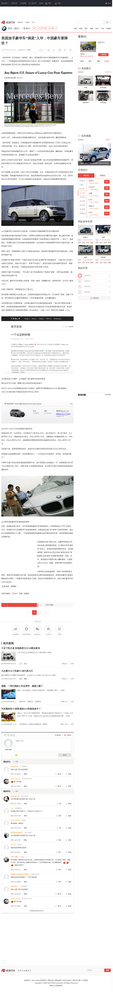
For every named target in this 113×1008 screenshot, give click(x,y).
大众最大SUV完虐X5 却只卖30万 (17, 671)
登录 (6, 749)
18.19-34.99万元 (105, 260)
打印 (59, 50)
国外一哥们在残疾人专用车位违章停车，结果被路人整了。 (38, 690)
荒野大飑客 (14, 857)
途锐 (85, 257)
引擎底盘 (103, 102)
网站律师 (58, 980)
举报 (25, 774)
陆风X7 (91, 181)
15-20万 (82, 197)
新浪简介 (27, 980)
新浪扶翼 (82, 395)
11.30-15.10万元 (93, 208)
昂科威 (103, 257)
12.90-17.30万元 (93, 202)
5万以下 (82, 181)
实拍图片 (86, 68)
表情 (17, 755)
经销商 (108, 28)
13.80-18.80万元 (93, 189)
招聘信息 (51, 980)
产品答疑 (85, 980)
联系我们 (43, 980)
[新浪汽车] (8, 22)
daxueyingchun (15, 778)
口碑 (102, 28)
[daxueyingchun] (6, 784)
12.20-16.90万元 (93, 215)
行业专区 (108, 394)
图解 (25, 679)
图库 (79, 242)
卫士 (21, 664)
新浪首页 (5, 3)
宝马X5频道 (46, 605)
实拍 (25, 664)
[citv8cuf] (6, 850)
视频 (91, 28)
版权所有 (59, 985)
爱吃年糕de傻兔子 (17, 832)
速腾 (90, 193)
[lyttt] (6, 813)
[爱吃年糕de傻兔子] (6, 837)
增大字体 (65, 50)
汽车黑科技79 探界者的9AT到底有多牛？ (21, 709)
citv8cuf (13, 845)
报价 (75, 28)
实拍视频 (86, 135)
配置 (80, 28)
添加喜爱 (54, 50)
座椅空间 (86, 102)
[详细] (49, 652)
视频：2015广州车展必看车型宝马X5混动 (94, 163)
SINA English (67, 980)
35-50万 (82, 209)
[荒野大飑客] (6, 862)
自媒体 (27, 22)
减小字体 (71, 50)
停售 (52, 28)
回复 (69, 774)
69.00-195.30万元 (86, 56)
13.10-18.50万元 (93, 196)
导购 (21, 593)
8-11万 (82, 189)
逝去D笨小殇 (15, 796)
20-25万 (82, 201)
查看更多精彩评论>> (37, 911)
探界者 (45, 724)
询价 (106, 182)
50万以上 (83, 213)
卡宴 (103, 237)
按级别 (102, 175)
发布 (64, 755)
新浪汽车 (14, 3)
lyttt (12, 808)
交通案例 (38, 701)
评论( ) (65, 664)
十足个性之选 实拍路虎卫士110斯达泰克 (20, 648)
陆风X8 (91, 206)
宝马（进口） (14, 28)
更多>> (108, 140)
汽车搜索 (23, 3)
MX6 (90, 212)
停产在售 (44, 28)
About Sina (35, 980)
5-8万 (81, 185)
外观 (85, 87)
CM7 (90, 200)
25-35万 (82, 205)
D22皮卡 (92, 187)
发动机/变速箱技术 (35, 724)
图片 (86, 28)
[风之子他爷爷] (6, 825)
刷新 (15, 761)
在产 (34, 28)
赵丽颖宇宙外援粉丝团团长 (20, 874)
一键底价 (103, 55)
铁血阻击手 (14, 766)
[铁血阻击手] (6, 771)
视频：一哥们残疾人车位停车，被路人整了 (22, 686)
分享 (48, 50)
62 (65, 735)
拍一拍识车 (32, 3)
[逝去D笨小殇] (6, 801)
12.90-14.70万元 (93, 183)
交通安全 (30, 701)
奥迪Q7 (85, 237)
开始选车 (96, 298)
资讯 (97, 28)
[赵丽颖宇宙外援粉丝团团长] (6, 879)
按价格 (86, 175)
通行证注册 (76, 980)
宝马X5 (26, 28)
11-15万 (82, 193)
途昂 (21, 679)
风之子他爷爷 (15, 820)
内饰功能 (103, 87)
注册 (10, 749)
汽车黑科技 (23, 724)
